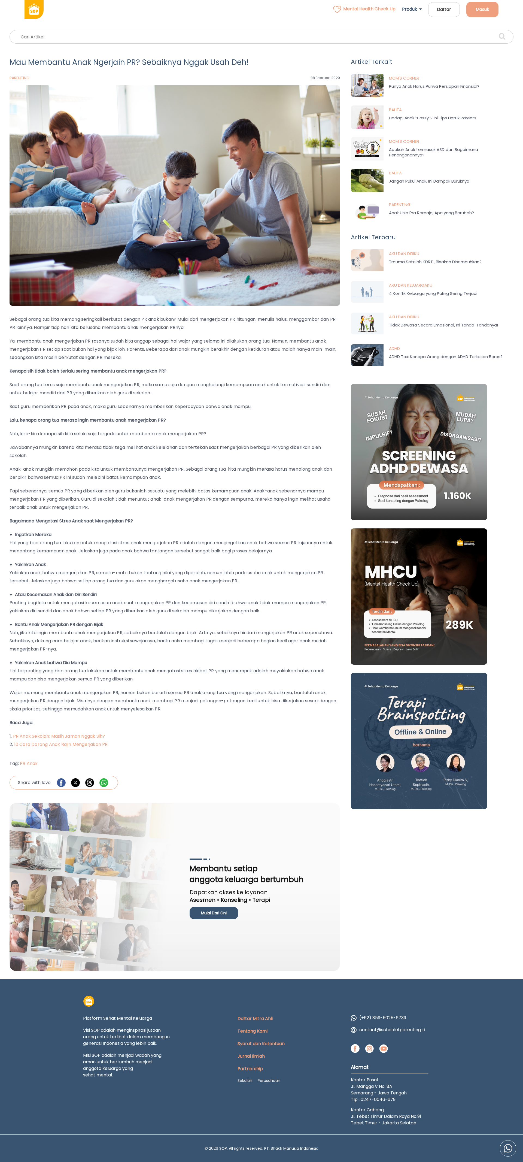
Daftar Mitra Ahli (255, 1018)
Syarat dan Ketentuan (261, 1043)
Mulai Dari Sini (214, 913)
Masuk (482, 9)
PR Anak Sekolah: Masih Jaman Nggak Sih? (59, 736)
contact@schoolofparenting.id (392, 1030)
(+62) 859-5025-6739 (382, 1018)
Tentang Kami (252, 1031)
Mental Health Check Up (369, 9)
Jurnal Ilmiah (251, 1056)
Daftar (444, 9)
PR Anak (29, 763)
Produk (410, 9)
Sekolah (245, 1080)
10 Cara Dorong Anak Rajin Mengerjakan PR (61, 744)
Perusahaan (269, 1080)
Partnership (250, 1069)
